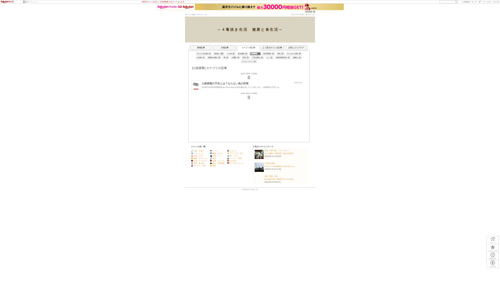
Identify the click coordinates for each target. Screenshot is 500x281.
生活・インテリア (200, 161)
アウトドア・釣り (236, 153)
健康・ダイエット (32, 2)
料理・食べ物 (199, 163)
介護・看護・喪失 (271, 176)
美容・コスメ (199, 156)
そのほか (233, 161)
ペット (215, 151)
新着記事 (493, 259)
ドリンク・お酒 (200, 166)
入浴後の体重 (270, 163)
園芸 (214, 166)
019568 (308, 12)
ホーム (187, 14)
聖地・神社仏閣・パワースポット (277, 150)
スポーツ (233, 151)
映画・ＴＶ (217, 156)
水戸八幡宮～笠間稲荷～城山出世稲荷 (279, 153)
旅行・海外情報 (218, 163)
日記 (193, 14)
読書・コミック (218, 161)
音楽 (214, 158)
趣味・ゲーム (218, 153)
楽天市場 (496, 2)
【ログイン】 (310, 14)
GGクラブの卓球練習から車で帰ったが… (280, 166)
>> (469, 2)
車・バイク (234, 156)
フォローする (492, 251)
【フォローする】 (297, 14)
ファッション (199, 153)
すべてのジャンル (236, 163)
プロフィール (202, 14)
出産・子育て (199, 151)
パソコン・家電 (236, 158)
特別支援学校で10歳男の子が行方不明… (279, 179)
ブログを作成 (486, 2)
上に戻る (493, 266)
